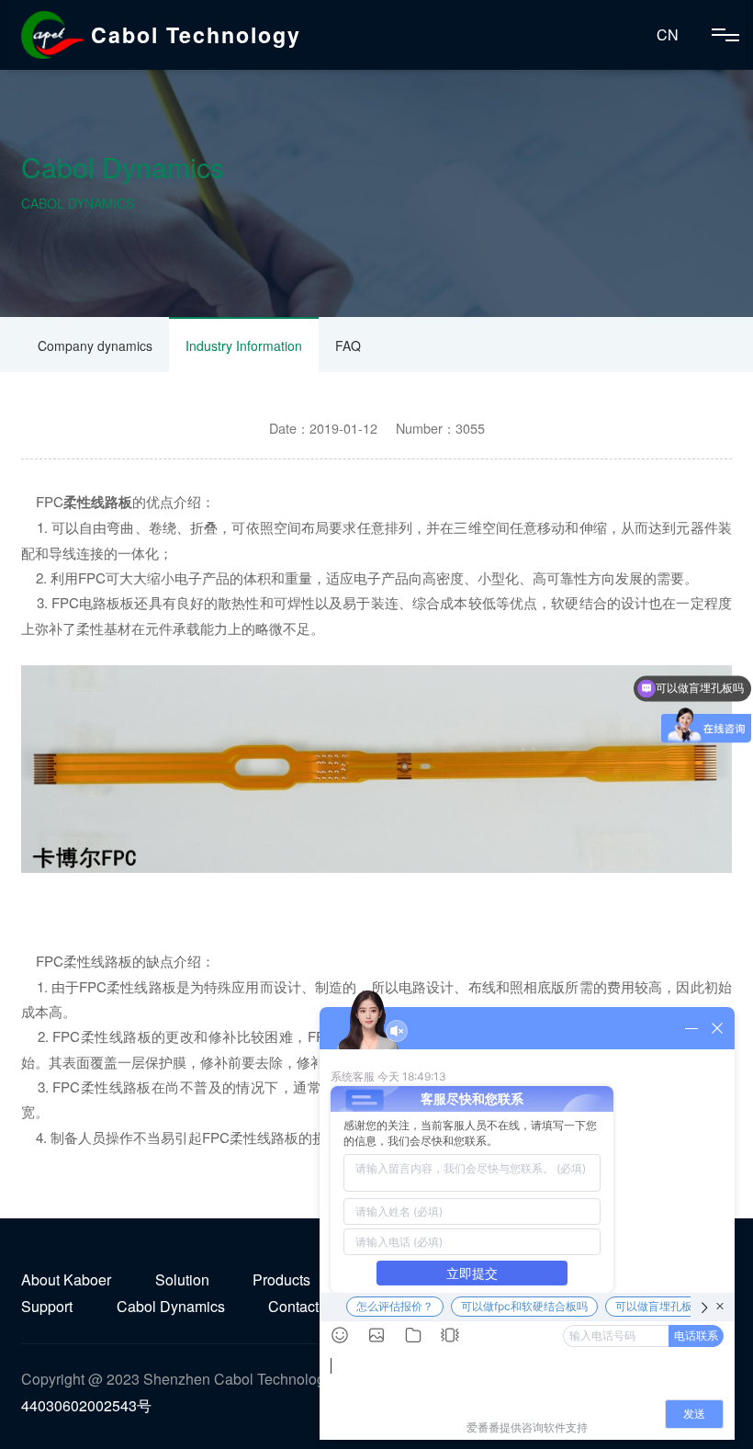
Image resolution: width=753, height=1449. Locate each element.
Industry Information (243, 345)
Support (47, 1306)
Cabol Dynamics (171, 1306)
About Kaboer (66, 1279)
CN (668, 34)
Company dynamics (95, 345)
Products (281, 1279)
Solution (182, 1279)
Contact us (303, 1306)
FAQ (348, 345)
